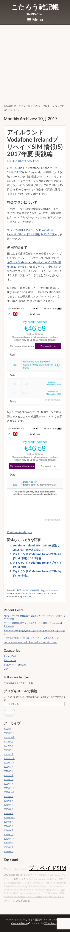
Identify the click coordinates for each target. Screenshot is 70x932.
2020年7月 (8, 766)
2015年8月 (8, 809)
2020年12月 (9, 758)
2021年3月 (8, 750)
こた (38, 160)
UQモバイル (9, 901)
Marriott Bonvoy (49, 875)
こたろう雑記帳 (35, 7)
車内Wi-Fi (8, 886)
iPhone (7, 889)
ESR (59, 875)
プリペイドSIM (35, 593)
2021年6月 (8, 745)
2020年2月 (8, 779)
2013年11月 (9, 838)
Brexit (38, 893)
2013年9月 (8, 847)
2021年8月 (8, 741)
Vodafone (58, 886)
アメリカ (8, 869)
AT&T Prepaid (45, 882)
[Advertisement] (35, 67)
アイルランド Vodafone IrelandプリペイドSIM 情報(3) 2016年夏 (34, 262)
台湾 (39, 875)
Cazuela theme (19, 923)
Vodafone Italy (20, 886)
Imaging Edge (59, 882)
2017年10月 (9, 792)
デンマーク (31, 875)
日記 (6, 668)
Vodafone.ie (21, 593)
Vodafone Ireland (14, 874)
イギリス (46, 893)
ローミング (48, 886)
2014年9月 (8, 821)
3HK (22, 889)
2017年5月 (8, 796)
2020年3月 (8, 775)
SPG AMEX (33, 886)
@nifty (54, 893)
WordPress (50, 923)
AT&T (39, 896)
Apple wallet (33, 882)
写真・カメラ (10, 660)
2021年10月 (9, 737)
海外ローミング (50, 896)
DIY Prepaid (39, 889)
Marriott (42, 879)
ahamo (31, 893)
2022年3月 (8, 728)
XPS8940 (15, 889)
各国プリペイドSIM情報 (28, 590)
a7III (40, 886)
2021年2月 (8, 754)
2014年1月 (8, 834)
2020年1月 (8, 783)
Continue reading (19, 532)
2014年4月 (8, 830)
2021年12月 (9, 733)
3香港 (48, 889)
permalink (26, 596)
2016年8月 (8, 800)
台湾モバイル (20, 879)
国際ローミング (28, 896)
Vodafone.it (52, 879)
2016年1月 (8, 804)
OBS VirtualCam (20, 893)
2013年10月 (9, 842)
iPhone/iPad (10, 656)
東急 (61, 879)
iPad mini (28, 889)
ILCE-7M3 (56, 889)
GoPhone (33, 879)
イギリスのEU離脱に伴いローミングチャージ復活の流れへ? (31, 638)
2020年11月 (9, 762)
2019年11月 (9, 788)
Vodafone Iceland (12, 896)
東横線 (60, 896)
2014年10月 (9, 817)
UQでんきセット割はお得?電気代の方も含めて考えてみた (30, 642)
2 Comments (50, 593)
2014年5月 (8, 826)
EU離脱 (60, 893)
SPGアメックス (21, 869)
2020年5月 (8, 771)
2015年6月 (8, 813)
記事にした (21, 168)
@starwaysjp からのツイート (17, 682)
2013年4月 (8, 851)
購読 (9, 712)
